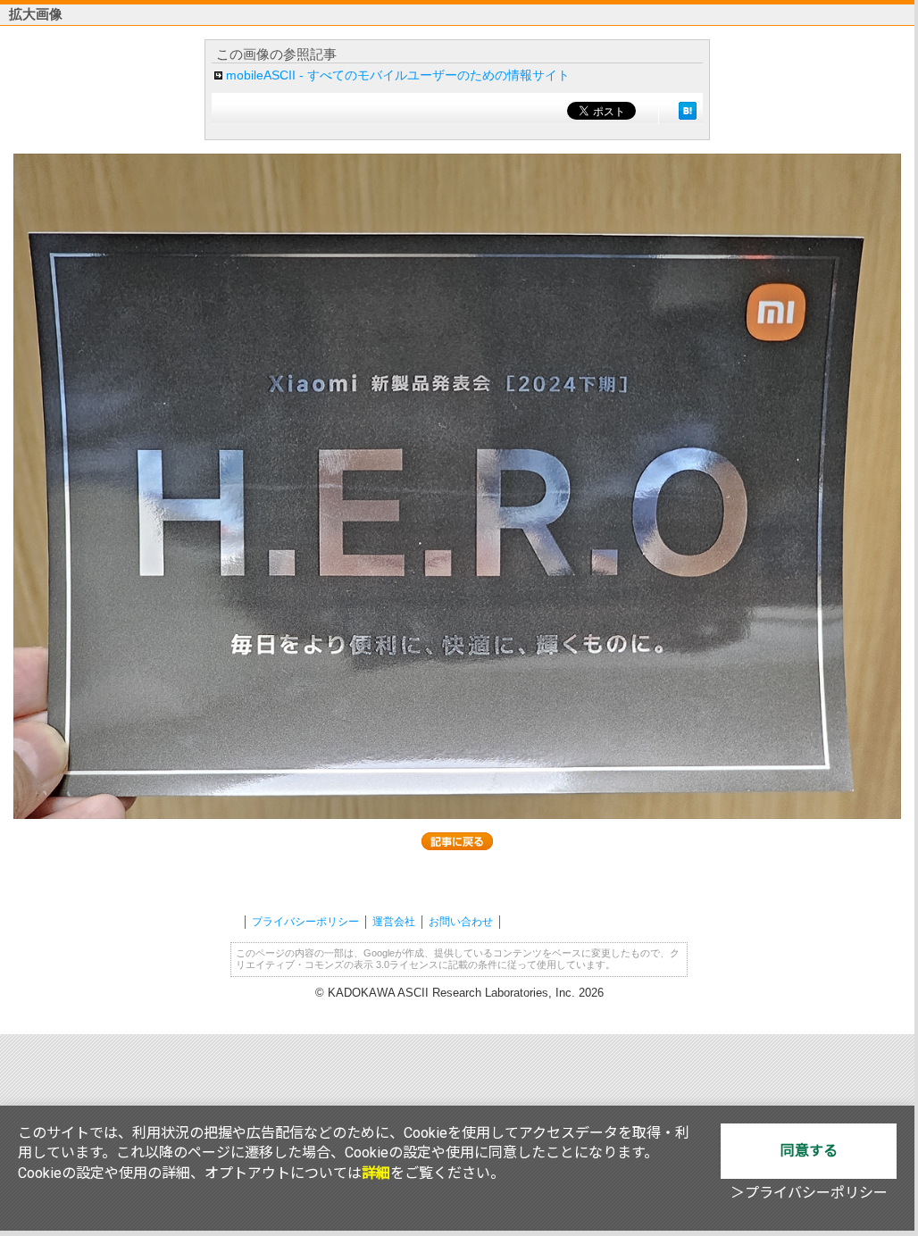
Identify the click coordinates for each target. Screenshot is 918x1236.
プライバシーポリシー (305, 921)
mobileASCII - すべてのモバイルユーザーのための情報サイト (398, 75)
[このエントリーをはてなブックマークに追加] (688, 111)
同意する (809, 1150)
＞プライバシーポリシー (809, 1192)
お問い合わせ (461, 921)
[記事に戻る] (457, 841)
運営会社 (393, 921)
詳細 (376, 1173)
